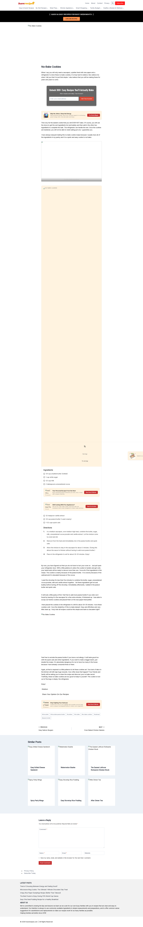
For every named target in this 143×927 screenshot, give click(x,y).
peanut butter (46, 718)
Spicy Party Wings (37, 800)
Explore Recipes (71, 19)
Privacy (106, 3)
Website (87, 853)
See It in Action (91, 506)
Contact (100, 3)
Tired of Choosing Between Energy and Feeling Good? (38, 886)
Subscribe (120, 3)
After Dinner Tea (97, 800)
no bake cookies (87, 714)
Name (42, 853)
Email (64, 853)
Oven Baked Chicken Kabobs (94, 728)
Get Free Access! (86, 99)
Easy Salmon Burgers (46, 728)
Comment (43, 829)
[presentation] (41, 755)
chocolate (45, 714)
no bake (77, 714)
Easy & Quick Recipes (26, 8)
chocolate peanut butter (58, 714)
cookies (69, 714)
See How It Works (91, 492)
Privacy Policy (29, 871)
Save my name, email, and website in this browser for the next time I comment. (66, 858)
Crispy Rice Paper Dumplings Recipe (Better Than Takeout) (40, 893)
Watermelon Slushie (68, 768)
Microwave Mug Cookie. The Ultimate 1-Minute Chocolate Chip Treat (44, 889)
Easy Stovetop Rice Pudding (71, 800)
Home (87, 3)
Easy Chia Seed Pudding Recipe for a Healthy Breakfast (39, 899)
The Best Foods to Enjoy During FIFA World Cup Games (39, 896)
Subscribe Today (30, 873)
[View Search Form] (112, 3)
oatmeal (96, 714)
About (93, 3)
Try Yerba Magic (93, 115)
